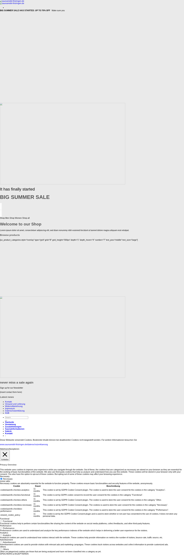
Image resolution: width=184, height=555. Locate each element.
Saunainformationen (14, 429)
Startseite (9, 422)
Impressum (10, 408)
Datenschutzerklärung (15, 411)
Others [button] (3, 547)
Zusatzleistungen (13, 427)
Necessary (8, 479)
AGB (7, 413)
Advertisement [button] (6, 540)
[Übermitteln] (6, 420)
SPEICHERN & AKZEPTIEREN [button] (14, 554)
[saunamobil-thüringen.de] (12, 2)
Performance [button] (5, 526)
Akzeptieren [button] (14, 449)
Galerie (8, 431)
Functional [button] (4, 519)
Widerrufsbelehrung (14, 406)
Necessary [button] (5, 476)
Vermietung (10, 424)
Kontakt (8, 402)
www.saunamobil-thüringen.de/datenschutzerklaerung (24, 444)
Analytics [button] (4, 533)
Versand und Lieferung (15, 404)
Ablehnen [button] (4, 449)
